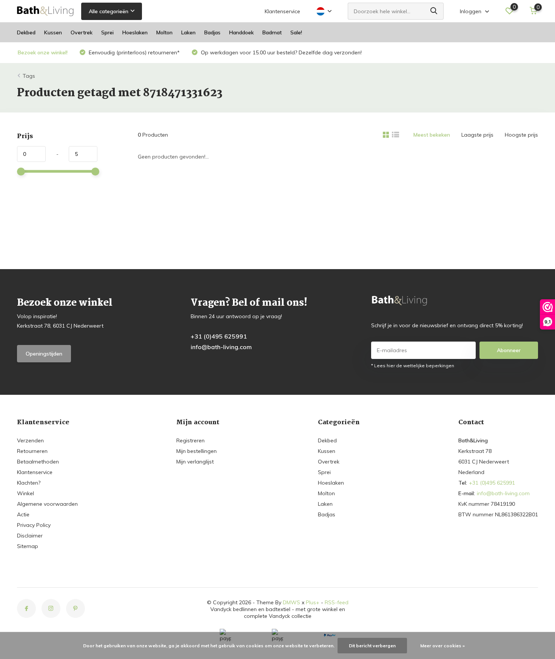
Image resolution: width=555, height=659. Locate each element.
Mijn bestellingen (196, 451)
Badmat (272, 32)
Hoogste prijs (521, 134)
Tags (29, 75)
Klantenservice (282, 11)
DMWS (291, 602)
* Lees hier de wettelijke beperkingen (412, 365)
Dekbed (26, 32)
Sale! (296, 32)
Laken (188, 32)
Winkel (25, 493)
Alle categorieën (108, 11)
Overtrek (81, 32)
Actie (23, 514)
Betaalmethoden (38, 461)
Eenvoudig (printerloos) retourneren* (133, 52)
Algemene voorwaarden (47, 503)
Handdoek (241, 32)
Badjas (212, 32)
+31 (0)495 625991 (219, 336)
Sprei (107, 32)
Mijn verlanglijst (195, 461)
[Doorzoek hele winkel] (434, 11)
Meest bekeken (431, 134)
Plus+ (312, 602)
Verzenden (30, 440)
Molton (164, 32)
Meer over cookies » (442, 645)
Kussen (53, 32)
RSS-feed (336, 602)
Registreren (190, 440)
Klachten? (28, 482)
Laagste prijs (477, 134)
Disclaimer (30, 535)
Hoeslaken (135, 32)
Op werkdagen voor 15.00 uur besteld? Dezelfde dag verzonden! (280, 52)
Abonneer (509, 350)
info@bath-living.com (221, 347)
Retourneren (32, 451)
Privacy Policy (34, 525)
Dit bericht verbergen (372, 645)
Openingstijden (44, 353)
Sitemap (27, 546)
